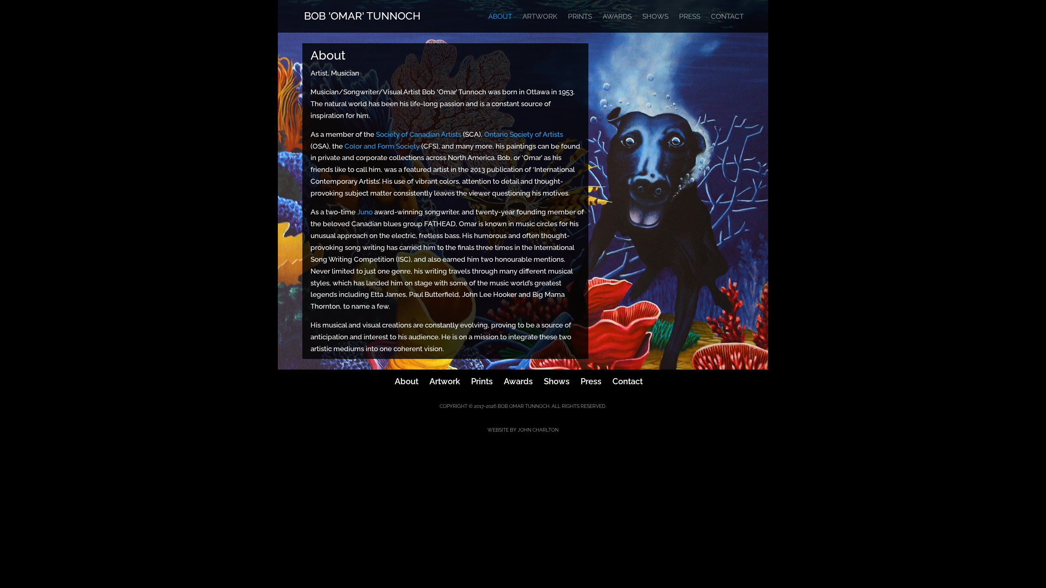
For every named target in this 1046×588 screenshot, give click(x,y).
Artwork (540, 16)
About (500, 16)
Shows (655, 16)
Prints (580, 16)
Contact (727, 16)
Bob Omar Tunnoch (524, 406)
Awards (617, 16)
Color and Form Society (382, 146)
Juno (365, 212)
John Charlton (538, 430)
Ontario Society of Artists (523, 134)
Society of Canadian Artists (418, 134)
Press (689, 16)
